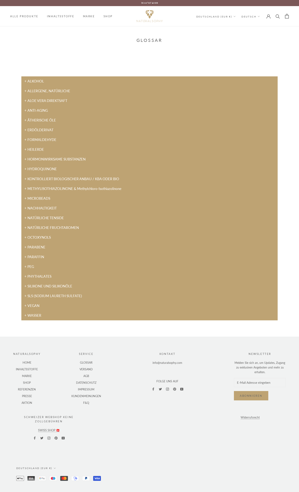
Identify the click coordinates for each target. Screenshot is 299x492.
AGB (86, 376)
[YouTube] (181, 388)
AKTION (27, 402)
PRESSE (27, 396)
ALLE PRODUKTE (24, 16)
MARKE (89, 16)
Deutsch (248, 16)
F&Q (86, 402)
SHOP (108, 16)
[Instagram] (167, 388)
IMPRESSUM (86, 389)
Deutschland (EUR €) (214, 16)
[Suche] (278, 16)
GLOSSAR (86, 362)
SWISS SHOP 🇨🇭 (49, 430)
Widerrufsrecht (250, 417)
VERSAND (86, 369)
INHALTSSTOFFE (60, 16)
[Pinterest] (174, 388)
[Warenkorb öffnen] (287, 16)
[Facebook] (153, 388)
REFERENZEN (27, 389)
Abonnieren (251, 395)
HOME (27, 362)
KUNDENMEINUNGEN (86, 396)
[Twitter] (160, 388)
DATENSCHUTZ (86, 382)
